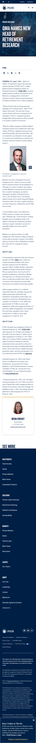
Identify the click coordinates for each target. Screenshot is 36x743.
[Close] (33, 721)
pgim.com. (29, 353)
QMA (16, 260)
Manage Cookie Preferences (18, 739)
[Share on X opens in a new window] (8, 73)
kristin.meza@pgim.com (18, 427)
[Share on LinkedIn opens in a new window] (4, 73)
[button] (4, 2)
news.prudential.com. (11, 373)
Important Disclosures (13, 681)
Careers (22, 2)
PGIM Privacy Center (13, 735)
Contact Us (30, 2)
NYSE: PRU (22, 91)
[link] (24, 630)
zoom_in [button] (30, 167)
